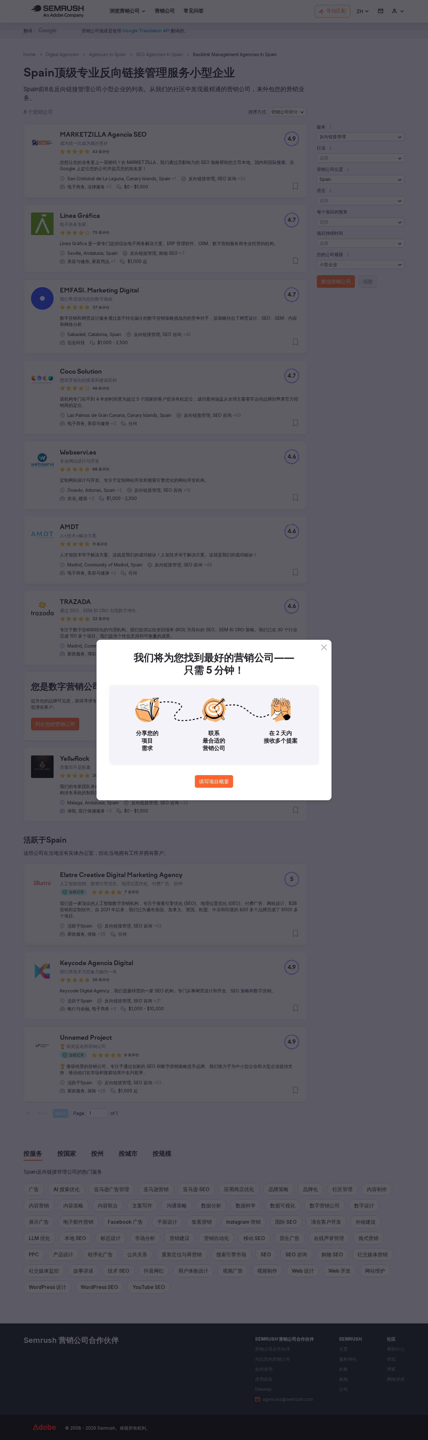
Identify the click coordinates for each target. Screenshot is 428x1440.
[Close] (323, 647)
